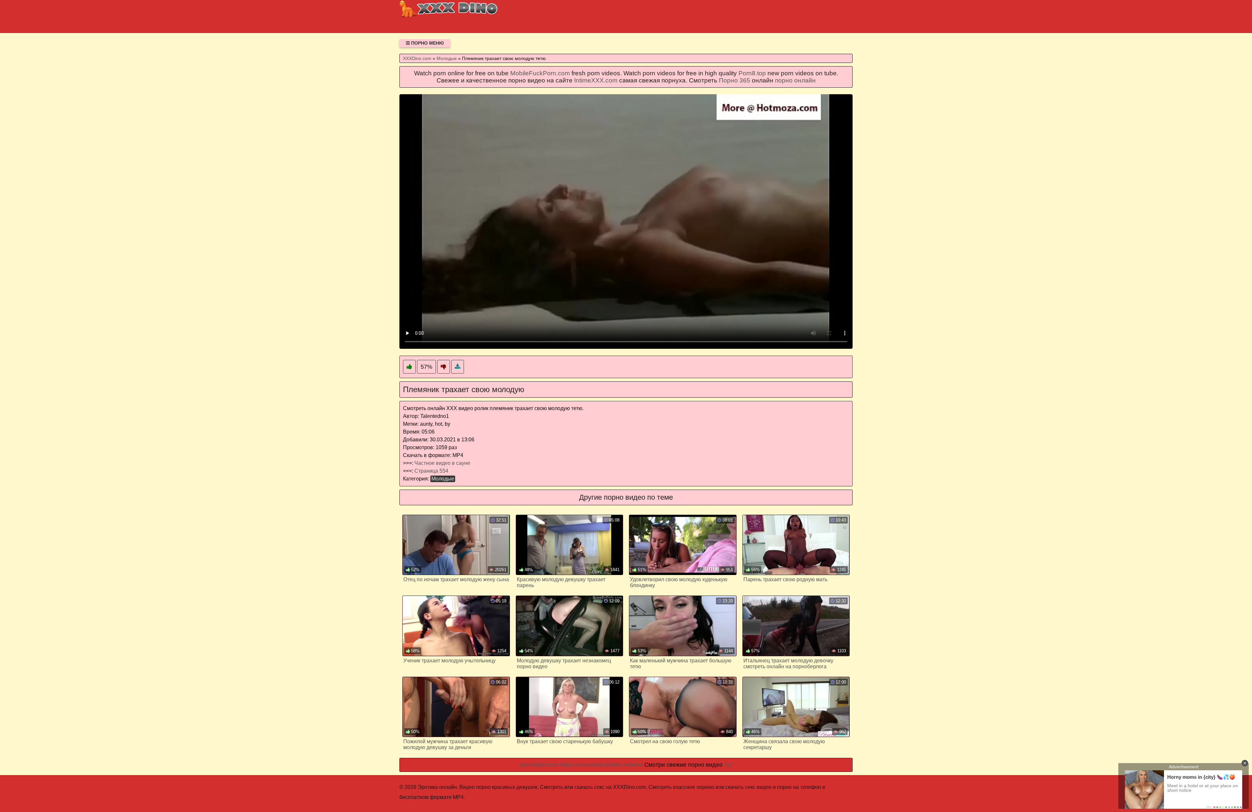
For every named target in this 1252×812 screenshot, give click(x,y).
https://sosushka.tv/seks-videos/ (601, 764)
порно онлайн (795, 80)
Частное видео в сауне (442, 463)
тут (728, 764)
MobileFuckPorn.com (540, 73)
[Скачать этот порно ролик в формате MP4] (457, 367)
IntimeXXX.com (596, 80)
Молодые (442, 478)
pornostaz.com (539, 764)
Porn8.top (752, 73)
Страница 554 (431, 471)
